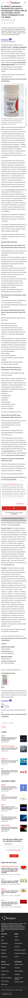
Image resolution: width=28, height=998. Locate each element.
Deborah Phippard (5, 791)
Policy (3, 900)
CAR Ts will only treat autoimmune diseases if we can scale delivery (9, 797)
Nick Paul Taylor (4, 831)
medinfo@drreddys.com (8, 451)
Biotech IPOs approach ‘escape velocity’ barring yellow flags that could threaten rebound (9, 818)
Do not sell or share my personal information (14, 513)
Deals (2, 879)
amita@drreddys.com (6, 651)
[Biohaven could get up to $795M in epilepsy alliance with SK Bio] (23, 880)
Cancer (3, 735)
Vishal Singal (4, 799)
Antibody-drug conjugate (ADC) (9, 866)
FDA (2, 768)
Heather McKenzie (5, 742)
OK (14, 508)
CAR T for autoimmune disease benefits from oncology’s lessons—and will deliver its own (9, 788)
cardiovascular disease (8, 746)
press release (10, 189)
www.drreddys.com (9, 564)
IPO (2, 815)
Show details (20, 503)
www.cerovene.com (15, 525)
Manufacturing (5, 825)
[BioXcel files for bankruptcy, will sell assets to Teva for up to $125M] (23, 761)
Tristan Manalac (17, 874)
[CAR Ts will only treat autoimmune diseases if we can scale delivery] (23, 798)
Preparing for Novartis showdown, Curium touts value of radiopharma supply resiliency (9, 828)
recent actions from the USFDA (10, 146)
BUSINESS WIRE (6, 47)
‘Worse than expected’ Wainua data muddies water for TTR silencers (9, 748)
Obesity (3, 804)
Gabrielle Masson (4, 751)
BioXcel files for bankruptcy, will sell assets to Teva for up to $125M (9, 761)
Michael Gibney (4, 763)
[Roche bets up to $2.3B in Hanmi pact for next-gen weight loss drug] (23, 890)
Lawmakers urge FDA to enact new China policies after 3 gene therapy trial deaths (9, 904)
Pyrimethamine (12, 55)
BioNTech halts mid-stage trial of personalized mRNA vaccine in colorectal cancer (9, 739)
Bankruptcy (4, 758)
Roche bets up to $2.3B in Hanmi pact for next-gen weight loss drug (10, 892)
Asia (3, 727)
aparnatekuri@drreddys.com (8, 661)
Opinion (3, 785)
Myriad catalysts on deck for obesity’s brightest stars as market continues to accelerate (9, 808)
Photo (2, 687)
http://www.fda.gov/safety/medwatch (15, 455)
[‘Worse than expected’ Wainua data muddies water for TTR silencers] (23, 749)
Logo (2, 704)
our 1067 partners (11, 484)
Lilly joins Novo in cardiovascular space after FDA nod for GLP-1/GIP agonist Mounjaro (9, 772)
